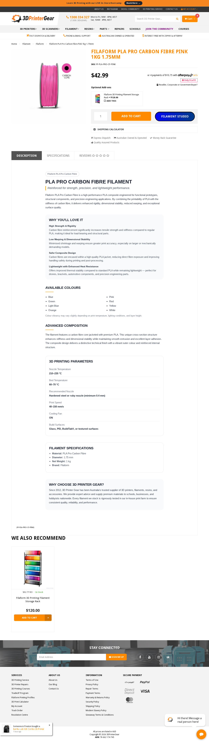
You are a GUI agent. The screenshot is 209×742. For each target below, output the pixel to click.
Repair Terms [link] (92, 688)
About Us (99, 9)
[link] (140, 657)
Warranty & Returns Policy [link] (98, 697)
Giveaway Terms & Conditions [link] (100, 715)
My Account (189, 9)
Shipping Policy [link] (93, 706)
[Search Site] (177, 19)
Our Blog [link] (53, 684)
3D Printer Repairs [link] (19, 684)
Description (26, 155)
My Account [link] (16, 706)
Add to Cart (131, 116)
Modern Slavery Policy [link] (96, 710)
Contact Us (172, 9)
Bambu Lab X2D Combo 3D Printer (28, 729)
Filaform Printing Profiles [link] (23, 697)
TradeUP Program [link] (19, 693)
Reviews (85, 155)
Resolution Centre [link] (19, 715)
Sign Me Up (117, 657)
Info (195, 75)
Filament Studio (175, 116)
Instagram (112, 9)
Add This (111, 101)
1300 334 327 (79, 18)
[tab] (144, 129)
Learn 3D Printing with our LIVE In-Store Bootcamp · (103, 3)
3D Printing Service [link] (20, 680)
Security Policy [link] (92, 702)
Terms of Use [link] (92, 680)
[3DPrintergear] (32, 18)
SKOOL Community (130, 9)
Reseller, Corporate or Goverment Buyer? (178, 84)
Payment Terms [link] (93, 693)
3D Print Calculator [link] (20, 702)
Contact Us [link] (54, 688)
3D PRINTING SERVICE (152, 9)
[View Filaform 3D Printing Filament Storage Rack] (48, 617)
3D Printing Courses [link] (20, 688)
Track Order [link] (17, 710)
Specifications (58, 155)
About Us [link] (53, 680)
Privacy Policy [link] (92, 684)
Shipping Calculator (110, 129)
